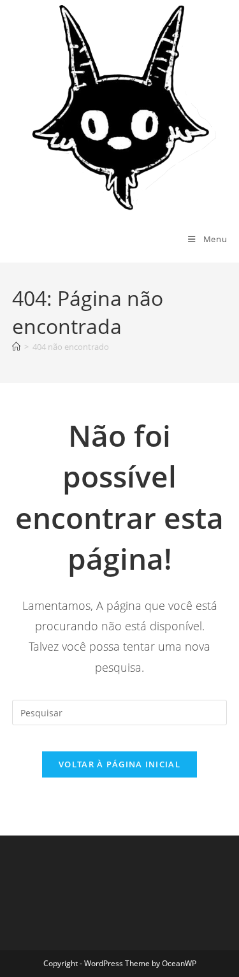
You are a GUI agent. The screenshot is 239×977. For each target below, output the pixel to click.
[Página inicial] (16, 346)
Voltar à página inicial (119, 764)
